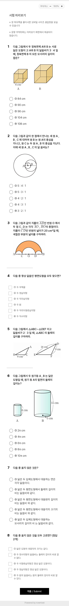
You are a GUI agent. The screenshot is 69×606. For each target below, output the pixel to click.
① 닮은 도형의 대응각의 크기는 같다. (31, 548)
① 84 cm (20, 98)
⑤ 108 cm (20, 123)
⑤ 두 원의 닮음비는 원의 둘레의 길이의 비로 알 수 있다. (35, 577)
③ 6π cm (20, 443)
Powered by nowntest (35, 603)
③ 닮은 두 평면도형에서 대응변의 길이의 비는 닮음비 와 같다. (36, 501)
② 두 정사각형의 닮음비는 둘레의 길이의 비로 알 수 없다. (36, 556)
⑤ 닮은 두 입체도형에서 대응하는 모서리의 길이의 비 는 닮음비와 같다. (34, 521)
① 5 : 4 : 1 (20, 185)
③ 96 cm (20, 111)
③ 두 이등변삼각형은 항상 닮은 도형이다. (33, 563)
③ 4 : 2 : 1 (20, 198)
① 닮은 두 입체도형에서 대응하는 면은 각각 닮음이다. (35, 481)
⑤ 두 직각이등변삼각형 (24, 310)
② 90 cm (20, 105)
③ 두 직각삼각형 (21, 298)
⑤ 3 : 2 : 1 (20, 210)
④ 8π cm (20, 449)
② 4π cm (20, 436)
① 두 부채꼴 (19, 287)
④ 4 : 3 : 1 (20, 204)
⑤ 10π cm (20, 455)
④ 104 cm (20, 117)
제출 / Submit (34, 591)
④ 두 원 (17, 304)
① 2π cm (20, 430)
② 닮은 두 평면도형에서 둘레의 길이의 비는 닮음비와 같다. (35, 491)
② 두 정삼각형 (20, 293)
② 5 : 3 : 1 (20, 192)
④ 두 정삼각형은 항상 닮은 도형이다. (31, 569)
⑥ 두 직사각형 (20, 316)
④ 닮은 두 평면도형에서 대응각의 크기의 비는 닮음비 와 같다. (36, 511)
